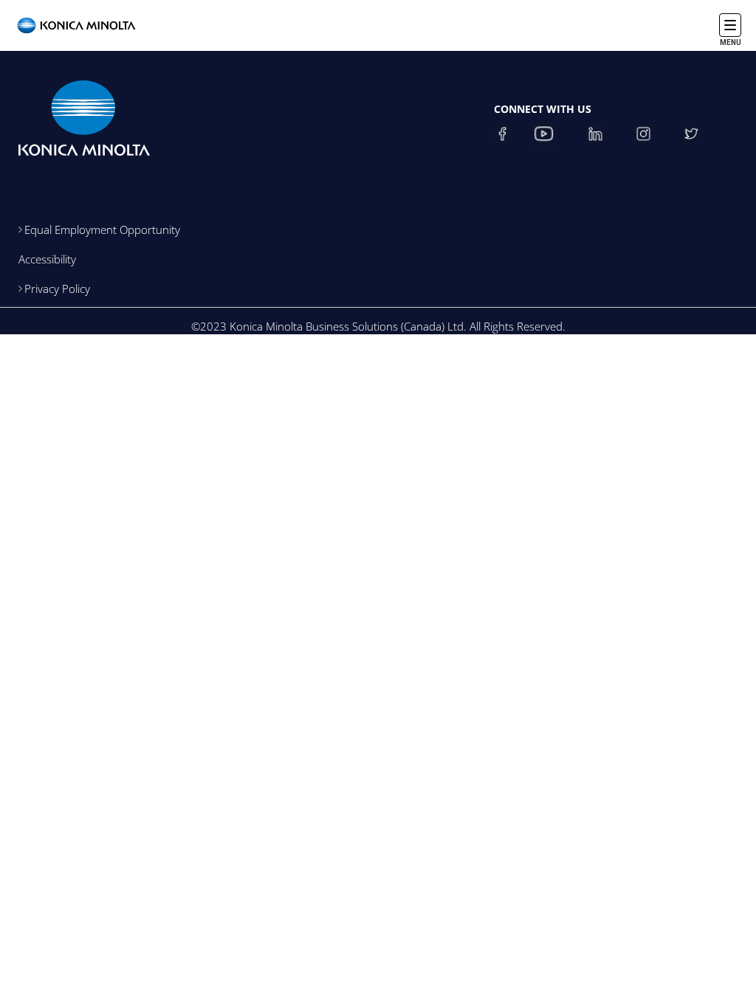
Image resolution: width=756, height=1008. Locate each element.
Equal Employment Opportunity (102, 229)
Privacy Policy (57, 288)
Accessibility (47, 259)
